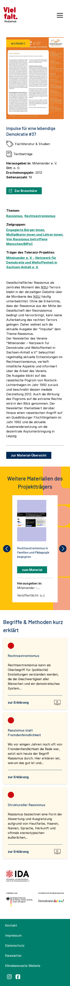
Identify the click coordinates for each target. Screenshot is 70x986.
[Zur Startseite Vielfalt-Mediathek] (10, 14)
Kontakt (11, 925)
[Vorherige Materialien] (7, 549)
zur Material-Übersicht (28, 455)
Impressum (13, 935)
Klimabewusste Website (22, 966)
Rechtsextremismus (39, 216)
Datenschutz (14, 945)
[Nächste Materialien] (63, 549)
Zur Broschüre (25, 191)
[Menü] (60, 16)
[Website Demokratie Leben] (50, 899)
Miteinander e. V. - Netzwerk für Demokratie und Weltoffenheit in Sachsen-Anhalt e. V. (31, 262)
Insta (9, 976)
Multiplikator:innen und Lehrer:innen (34, 234)
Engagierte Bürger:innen (25, 230)
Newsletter (13, 956)
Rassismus (14, 216)
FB (18, 976)
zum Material (32, 570)
